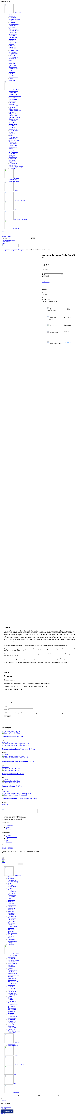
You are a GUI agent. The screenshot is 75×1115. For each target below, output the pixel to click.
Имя (6, 706)
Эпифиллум (13, 157)
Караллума (12, 97)
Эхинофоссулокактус (16, 166)
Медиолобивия (14, 114)
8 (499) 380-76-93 (7, 848)
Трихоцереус (13, 145)
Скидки (8, 835)
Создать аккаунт (6, 1107)
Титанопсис (13, 67)
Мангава (12, 45)
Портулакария (13, 53)
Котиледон (12, 39)
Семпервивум (13, 62)
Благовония (13, 179)
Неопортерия (13, 119)
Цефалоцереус (13, 152)
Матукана (12, 112)
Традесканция (13, 68)
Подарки (8, 829)
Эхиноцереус (13, 168)
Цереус (11, 150)
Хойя (11, 73)
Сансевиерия (13, 57)
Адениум (12, 16)
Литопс (11, 44)
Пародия (12, 125)
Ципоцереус (13, 153)
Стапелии (12, 63)
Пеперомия (12, 52)
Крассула (12, 40)
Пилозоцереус (13, 130)
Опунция (12, 122)
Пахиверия (12, 49)
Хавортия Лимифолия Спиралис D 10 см (18, 749)
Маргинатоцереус (15, 110)
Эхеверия (12, 80)
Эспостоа (12, 160)
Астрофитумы (13, 91)
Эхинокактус (13, 163)
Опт (7, 838)
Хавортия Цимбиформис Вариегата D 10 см (19, 798)
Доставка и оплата (11, 837)
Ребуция (12, 134)
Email (6, 709)
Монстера (12, 47)
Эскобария (12, 158)
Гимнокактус (13, 94)
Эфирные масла (14, 181)
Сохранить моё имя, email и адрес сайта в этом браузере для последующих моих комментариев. (36, 713)
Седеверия (12, 58)
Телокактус (12, 142)
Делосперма (13, 32)
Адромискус (13, 17)
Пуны (11, 132)
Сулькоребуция (14, 140)
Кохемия (12, 104)
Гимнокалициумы (15, 96)
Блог (7, 840)
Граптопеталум (14, 30)
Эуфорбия (12, 162)
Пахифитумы (13, 50)
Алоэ (11, 21)
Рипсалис (12, 55)
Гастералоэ (12, 25)
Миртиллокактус (14, 117)
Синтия (11, 135)
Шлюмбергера (13, 77)
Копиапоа (12, 101)
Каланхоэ (12, 35)
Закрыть (3, 1100)
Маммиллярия (13, 109)
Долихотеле (13, 34)
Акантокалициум (14, 19)
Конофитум (13, 37)
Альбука (12, 22)
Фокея (11, 70)
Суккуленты (6, 250)
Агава (11, 14)
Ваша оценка (8, 689)
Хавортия (12, 72)
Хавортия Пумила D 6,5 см (13, 774)
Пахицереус (13, 129)
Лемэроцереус (13, 106)
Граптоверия (13, 29)
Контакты (9, 842)
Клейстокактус (14, 99)
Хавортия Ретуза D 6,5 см (12, 786)
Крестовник (13, 42)
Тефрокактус (13, 143)
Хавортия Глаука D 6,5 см (12, 736)
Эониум (11, 78)
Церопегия (12, 75)
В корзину (45, 276)
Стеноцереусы (13, 137)
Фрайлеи (12, 148)
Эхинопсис (12, 165)
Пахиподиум (13, 127)
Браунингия (13, 92)
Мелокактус (13, 115)
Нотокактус (13, 120)
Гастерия (12, 27)
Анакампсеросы (14, 24)
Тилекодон (12, 65)
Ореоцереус (13, 124)
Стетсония (12, 138)
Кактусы (8, 827)
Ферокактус (13, 147)
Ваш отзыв (8, 703)
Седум (11, 60)
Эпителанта (13, 155)
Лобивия (12, 107)
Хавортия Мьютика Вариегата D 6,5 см (18, 761)
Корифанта (12, 102)
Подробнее (67, 342)
